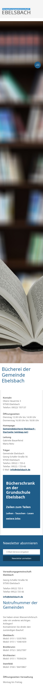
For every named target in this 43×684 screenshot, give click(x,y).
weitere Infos (13, 518)
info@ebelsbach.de (20, 469)
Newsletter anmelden (21, 558)
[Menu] (37, 65)
